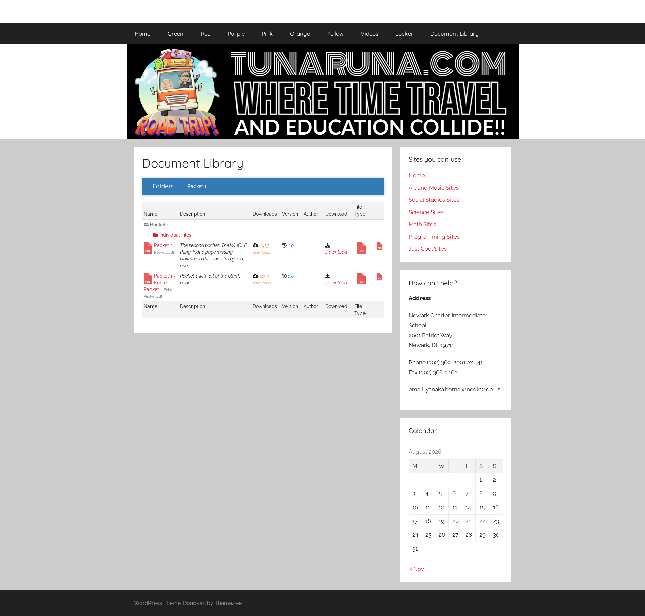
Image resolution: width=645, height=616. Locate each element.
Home (142, 33)
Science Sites (425, 212)
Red (206, 33)
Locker (404, 33)
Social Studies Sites (433, 199)
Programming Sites (434, 236)
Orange (300, 33)
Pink (267, 33)
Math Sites (422, 224)
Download (336, 252)
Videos (369, 33)
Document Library (454, 33)
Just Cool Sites (427, 248)
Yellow (335, 33)
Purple (236, 33)
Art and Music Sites (433, 187)
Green (175, 33)
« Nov (416, 569)
